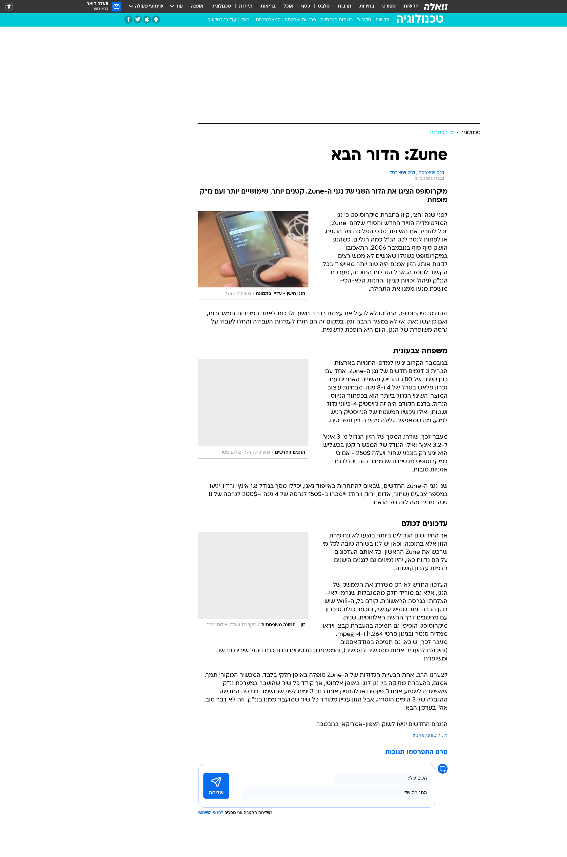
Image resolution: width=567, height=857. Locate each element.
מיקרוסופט (437, 736)
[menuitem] (407, 6)
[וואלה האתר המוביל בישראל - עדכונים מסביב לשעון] (436, 6)
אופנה (197, 6)
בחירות (366, 6)
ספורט (389, 6)
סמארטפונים (268, 20)
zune (418, 736)
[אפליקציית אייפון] (147, 19)
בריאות (268, 6)
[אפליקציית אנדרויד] (156, 19)
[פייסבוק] (128, 19)
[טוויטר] (138, 19)
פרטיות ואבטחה (300, 20)
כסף (305, 6)
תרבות (344, 6)
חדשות (411, 6)
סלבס (324, 6)
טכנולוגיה (221, 6)
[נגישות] (9, 7)
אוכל (288, 6)
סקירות (364, 20)
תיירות (246, 6)
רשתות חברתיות (336, 20)
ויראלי (246, 20)
